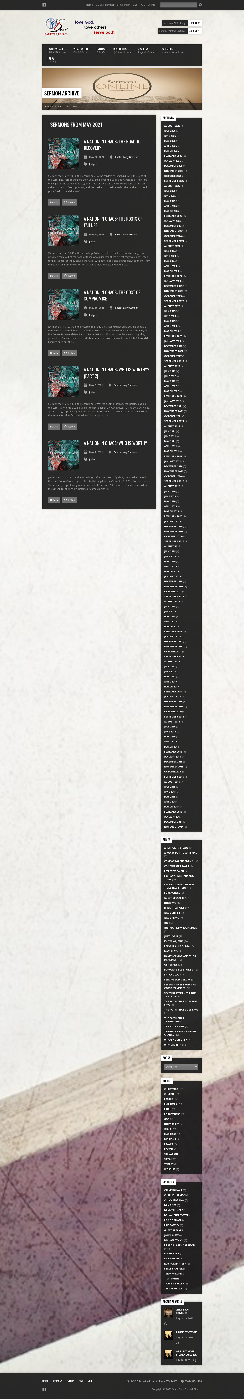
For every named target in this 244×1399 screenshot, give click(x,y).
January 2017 (172, 696)
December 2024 (173, 225)
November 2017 (173, 646)
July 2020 (169, 491)
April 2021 (170, 446)
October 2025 (173, 175)
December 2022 (173, 346)
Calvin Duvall (173, 1190)
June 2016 (170, 731)
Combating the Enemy (178, 861)
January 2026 (172, 160)
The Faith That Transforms (174, 1020)
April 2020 (170, 506)
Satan (168, 1159)
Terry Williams (174, 1273)
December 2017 (173, 641)
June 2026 (170, 135)
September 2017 (174, 656)
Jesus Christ (172, 912)
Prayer (168, 1144)
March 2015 (171, 806)
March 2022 (171, 391)
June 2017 (170, 671)
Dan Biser (170, 1205)
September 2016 (174, 716)
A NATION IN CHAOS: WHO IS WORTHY (115, 442)
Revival (169, 1149)
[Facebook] (44, 4)
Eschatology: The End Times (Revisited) (179, 886)
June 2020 (170, 496)
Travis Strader (174, 1283)
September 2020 (174, 481)
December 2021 (173, 406)
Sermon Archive (61, 93)
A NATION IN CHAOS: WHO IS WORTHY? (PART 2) (116, 372)
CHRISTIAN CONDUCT (182, 1311)
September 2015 (174, 776)
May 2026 (169, 140)
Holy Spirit (171, 1124)
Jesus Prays (171, 917)
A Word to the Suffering (180, 852)
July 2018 (169, 606)
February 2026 (173, 155)
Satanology (172, 974)
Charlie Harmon (175, 1195)
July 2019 (169, 551)
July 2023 (169, 311)
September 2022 (174, 361)
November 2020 (173, 471)
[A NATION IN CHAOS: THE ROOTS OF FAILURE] (63, 244)
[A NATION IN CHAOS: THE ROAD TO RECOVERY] (63, 167)
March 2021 (171, 451)
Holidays (170, 902)
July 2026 (169, 130)
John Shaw (171, 1235)
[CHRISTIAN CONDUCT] (168, 1315)
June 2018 (170, 611)
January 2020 (172, 521)
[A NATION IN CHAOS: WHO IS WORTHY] (63, 468)
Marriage (170, 1134)
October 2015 (173, 771)
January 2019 (172, 576)
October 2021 (173, 416)
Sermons (57, 106)
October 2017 (173, 651)
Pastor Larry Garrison (126, 157)
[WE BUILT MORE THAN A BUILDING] (168, 1357)
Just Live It (171, 936)
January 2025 (172, 220)
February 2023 (173, 336)
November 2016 (173, 706)
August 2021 (172, 426)
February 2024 (173, 276)
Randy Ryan (171, 1253)
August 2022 (172, 366)
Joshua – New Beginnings (180, 927)
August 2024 (172, 246)
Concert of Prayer (176, 866)
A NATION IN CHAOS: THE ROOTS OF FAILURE (113, 221)
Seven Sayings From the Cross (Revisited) (180, 986)
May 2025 (169, 201)
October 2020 (173, 476)
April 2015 (170, 801)
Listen (71, 202)
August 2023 (172, 306)
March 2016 (171, 746)
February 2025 (173, 215)
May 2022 (169, 381)
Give (135, 4)
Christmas (171, 1089)
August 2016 (172, 721)
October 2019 (173, 536)
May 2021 (169, 441)
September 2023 (174, 301)
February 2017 (173, 691)
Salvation (171, 1154)
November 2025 (173, 170)
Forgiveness (172, 892)
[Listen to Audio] (165, 1323)
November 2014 (173, 826)
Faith (167, 1109)
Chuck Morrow (174, 1200)
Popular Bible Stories (178, 969)
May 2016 (169, 736)
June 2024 (170, 255)
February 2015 (173, 811)
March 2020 (171, 511)
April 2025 (170, 206)
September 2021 (174, 421)
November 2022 (173, 351)
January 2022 (172, 401)
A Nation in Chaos (176, 847)
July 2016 (169, 726)
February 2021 (173, 456)
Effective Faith (174, 871)
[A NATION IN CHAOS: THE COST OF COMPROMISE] (63, 317)
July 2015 (169, 786)
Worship (169, 1169)
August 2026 (172, 125)
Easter (168, 1099)
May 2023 (169, 321)
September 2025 (174, 180)
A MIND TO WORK (186, 1332)
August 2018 (172, 601)
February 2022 (173, 396)
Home (89, 4)
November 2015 (173, 766)
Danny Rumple (173, 1210)
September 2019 (174, 541)
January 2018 (172, 636)
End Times (170, 1103)
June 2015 (170, 791)
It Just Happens (174, 907)
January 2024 (172, 281)
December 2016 (173, 701)
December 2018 (173, 581)
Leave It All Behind (176, 946)
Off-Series (171, 964)
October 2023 (173, 296)
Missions (170, 1139)
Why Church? (173, 1044)
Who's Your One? (175, 1039)
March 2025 (171, 210)
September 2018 (174, 596)
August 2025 (172, 185)
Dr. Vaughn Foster (176, 1215)
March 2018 (171, 626)
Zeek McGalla (173, 1288)
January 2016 (172, 756)
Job (166, 922)
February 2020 (173, 516)
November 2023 (173, 291)
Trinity (169, 1164)
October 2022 (173, 356)
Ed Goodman (172, 1220)
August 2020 (172, 486)
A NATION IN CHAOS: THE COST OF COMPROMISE (112, 295)
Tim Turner (171, 1278)
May (75, 106)
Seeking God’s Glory (177, 979)
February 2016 (173, 751)
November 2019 (173, 531)
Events (151, 4)
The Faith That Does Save (181, 1009)
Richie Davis (171, 1258)
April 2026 (170, 145)
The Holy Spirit (174, 1026)
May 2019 (169, 561)
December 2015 (173, 761)
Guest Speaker (173, 1230)
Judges (93, 164)
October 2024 (173, 236)
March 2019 (171, 571)
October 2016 (173, 711)
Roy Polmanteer (175, 1263)
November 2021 (173, 411)
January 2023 (172, 341)
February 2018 (173, 631)
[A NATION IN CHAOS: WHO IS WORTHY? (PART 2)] (63, 395)
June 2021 (170, 436)
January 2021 (172, 461)
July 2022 (169, 371)
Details (54, 202)
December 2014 (173, 821)
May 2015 (169, 796)
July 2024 (169, 251)
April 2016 (170, 741)
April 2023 (170, 326)
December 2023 (173, 286)
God (166, 1119)
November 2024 (173, 230)
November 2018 (173, 586)
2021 (67, 106)
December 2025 (173, 165)
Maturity (170, 951)
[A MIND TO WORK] (168, 1338)
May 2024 (169, 260)
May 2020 (169, 501)
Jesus (167, 1129)
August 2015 (172, 781)
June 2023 (170, 316)
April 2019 (170, 566)
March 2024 (171, 271)
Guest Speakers (174, 897)
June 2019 (170, 556)
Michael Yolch (173, 1240)
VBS (142, 4)
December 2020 (173, 466)
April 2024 (170, 266)
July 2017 (169, 666)
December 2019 (173, 526)
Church (169, 1094)
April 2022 (170, 386)
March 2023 (171, 331)
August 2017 (172, 661)
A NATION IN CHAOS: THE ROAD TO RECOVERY (112, 144)
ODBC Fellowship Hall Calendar (113, 4)
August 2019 (172, 546)
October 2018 (173, 591)
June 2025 (170, 195)
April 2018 (170, 621)
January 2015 (172, 816)
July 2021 (169, 431)
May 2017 (169, 676)
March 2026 (171, 150)
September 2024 (174, 241)
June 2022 (170, 376)
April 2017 (170, 681)
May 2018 (169, 616)
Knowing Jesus (173, 941)
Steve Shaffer (173, 1268)
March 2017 (171, 686)
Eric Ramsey (171, 1225)
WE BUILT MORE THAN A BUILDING (186, 1353)
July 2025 (169, 190)
